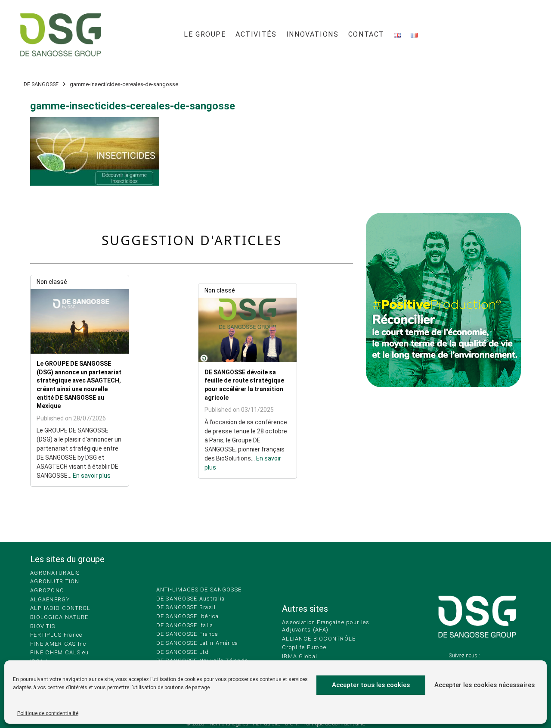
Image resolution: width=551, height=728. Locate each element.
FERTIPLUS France (56, 635)
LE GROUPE (205, 34)
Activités (255, 34)
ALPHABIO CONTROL (60, 608)
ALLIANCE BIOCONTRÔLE (319, 638)
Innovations (312, 34)
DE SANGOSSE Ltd (182, 652)
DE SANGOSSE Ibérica (187, 616)
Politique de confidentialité (47, 713)
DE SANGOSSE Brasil (186, 607)
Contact (366, 34)
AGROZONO (47, 590)
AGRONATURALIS (55, 572)
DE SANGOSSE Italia (185, 625)
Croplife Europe (304, 647)
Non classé (52, 281)
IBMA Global (299, 656)
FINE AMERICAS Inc (58, 644)
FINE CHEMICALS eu (59, 652)
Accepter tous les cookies (371, 685)
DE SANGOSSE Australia (190, 598)
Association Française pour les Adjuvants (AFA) (325, 626)
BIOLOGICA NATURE (59, 617)
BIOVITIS (42, 626)
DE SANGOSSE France (187, 634)
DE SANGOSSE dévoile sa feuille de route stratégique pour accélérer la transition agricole (244, 385)
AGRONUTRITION (55, 581)
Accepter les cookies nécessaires (484, 685)
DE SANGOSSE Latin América (197, 643)
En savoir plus (92, 475)
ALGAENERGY (50, 599)
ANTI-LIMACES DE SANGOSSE (199, 589)
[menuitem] (205, 34)
